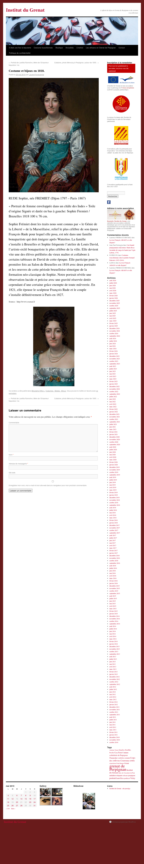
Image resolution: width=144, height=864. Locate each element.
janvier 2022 (113, 411)
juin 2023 (112, 371)
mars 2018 (112, 517)
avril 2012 (112, 697)
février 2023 (113, 381)
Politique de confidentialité (19, 53)
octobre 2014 (113, 621)
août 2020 (112, 447)
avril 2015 (112, 606)
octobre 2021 (113, 419)
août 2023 (112, 366)
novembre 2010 (114, 740)
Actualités (70, 47)
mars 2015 (112, 608)
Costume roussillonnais (43, 47)
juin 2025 (112, 313)
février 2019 (113, 492)
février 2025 (113, 323)
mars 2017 (112, 548)
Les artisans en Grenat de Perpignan (101, 47)
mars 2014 (112, 639)
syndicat (126, 778)
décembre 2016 (114, 555)
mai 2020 (112, 454)
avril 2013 (112, 666)
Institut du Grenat (25, 10)
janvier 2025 (113, 326)
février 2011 (113, 732)
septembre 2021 (114, 422)
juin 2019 (112, 482)
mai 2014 (112, 634)
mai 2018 (112, 512)
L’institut (79, 47)
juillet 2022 (113, 396)
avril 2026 (112, 290)
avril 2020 (112, 457)
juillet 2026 (113, 283)
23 (30, 802)
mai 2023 (112, 374)
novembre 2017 (114, 528)
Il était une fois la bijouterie (20, 47)
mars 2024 (112, 348)
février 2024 (113, 351)
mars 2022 (112, 406)
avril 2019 (112, 487)
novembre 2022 (114, 389)
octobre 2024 (113, 333)
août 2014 (112, 626)
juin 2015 (112, 601)
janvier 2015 (113, 613)
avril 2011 (112, 727)
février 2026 (113, 295)
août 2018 (112, 507)
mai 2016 (112, 573)
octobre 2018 (113, 502)
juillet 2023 (113, 369)
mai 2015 (112, 603)
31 (35, 805)
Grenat (126, 763)
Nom (11, 454)
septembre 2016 (114, 563)
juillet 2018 (113, 510)
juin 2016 (112, 571)
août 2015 (112, 596)
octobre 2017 (113, 530)
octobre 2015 (113, 591)
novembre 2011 (114, 709)
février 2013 (113, 671)
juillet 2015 (113, 598)
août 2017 (112, 535)
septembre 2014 (114, 624)
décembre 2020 (114, 437)
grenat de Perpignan (117, 767)
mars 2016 (112, 578)
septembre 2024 (114, 336)
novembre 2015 (114, 588)
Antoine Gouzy (114, 750)
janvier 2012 (113, 704)
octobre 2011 (113, 712)
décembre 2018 (114, 497)
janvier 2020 (113, 464)
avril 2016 (112, 576)
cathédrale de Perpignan (118, 755)
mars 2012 (112, 699)
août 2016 (112, 565)
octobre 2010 (113, 742)
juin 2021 (112, 427)
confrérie (121, 758)
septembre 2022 (114, 394)
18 (8, 802)
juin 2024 (112, 343)
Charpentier (113, 758)
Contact (122, 47)
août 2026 (112, 280)
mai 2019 (112, 485)
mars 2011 (112, 730)
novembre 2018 (114, 500)
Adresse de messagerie (18, 463)
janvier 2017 (113, 553)
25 (8, 805)
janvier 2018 (113, 523)
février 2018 (113, 520)
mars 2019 (112, 490)
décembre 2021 (114, 414)
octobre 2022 (113, 391)
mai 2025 (112, 316)
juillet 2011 (113, 719)
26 (13, 805)
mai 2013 (112, 664)
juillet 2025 (113, 311)
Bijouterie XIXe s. (38, 391)
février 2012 (113, 702)
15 (26, 799)
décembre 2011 (114, 707)
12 (13, 799)
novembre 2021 (114, 417)
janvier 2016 (113, 583)
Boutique (59, 47)
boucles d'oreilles (125, 750)
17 (35, 799)
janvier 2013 (113, 674)
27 (17, 805)
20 (17, 802)
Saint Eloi (119, 778)
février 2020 (113, 462)
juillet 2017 (113, 538)
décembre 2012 (114, 677)
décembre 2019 (114, 467)
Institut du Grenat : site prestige (119, 788)
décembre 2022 (114, 386)
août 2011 (112, 717)
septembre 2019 (114, 475)
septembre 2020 (114, 444)
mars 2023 (112, 379)
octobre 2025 (113, 305)
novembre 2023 (114, 358)
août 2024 (112, 338)
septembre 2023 (114, 364)
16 (30, 799)
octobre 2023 (113, 361)
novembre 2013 (114, 649)
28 (21, 805)
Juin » (13, 808)
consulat (127, 758)
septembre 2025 (114, 308)
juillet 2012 (113, 689)
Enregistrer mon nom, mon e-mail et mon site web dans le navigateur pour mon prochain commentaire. (48, 485)
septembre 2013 (114, 654)
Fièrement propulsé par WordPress (124, 822)
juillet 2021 (113, 424)
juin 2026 (112, 285)
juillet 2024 (113, 341)
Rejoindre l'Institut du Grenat (116, 221)
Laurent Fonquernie (36, 74)
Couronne (125, 760)
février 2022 (113, 409)
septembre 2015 (114, 593)
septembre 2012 (114, 684)
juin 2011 (112, 722)
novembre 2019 (114, 470)
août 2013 (112, 656)
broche (111, 753)
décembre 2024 (114, 328)
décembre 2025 (114, 300)
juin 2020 (112, 452)
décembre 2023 (114, 356)
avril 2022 (112, 404)
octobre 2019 (113, 472)
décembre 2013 (114, 646)
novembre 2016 (114, 558)
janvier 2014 (113, 644)
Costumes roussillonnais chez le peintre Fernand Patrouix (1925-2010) (121, 257)
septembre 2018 (114, 505)
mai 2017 (112, 543)
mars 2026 (112, 293)
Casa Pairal (118, 752)
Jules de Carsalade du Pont (127, 773)
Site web (12, 472)
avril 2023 (112, 376)
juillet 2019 (113, 480)
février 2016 (113, 581)
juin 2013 (112, 661)
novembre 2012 (114, 679)
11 (8, 799)
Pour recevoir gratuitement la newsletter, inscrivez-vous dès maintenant (119, 68)
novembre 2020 (114, 439)
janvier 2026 (113, 298)
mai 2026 (112, 288)
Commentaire (14, 422)
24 (35, 802)
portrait (112, 777)
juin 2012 (112, 692)
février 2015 (113, 611)
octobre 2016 (113, 560)
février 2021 (113, 432)
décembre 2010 (114, 737)
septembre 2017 (114, 533)
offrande (125, 775)
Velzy (132, 778)
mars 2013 (112, 669)
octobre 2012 (113, 682)
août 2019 (112, 477)
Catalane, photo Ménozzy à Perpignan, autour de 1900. (76, 62)
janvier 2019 (113, 495)
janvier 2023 (113, 384)
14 (21, 799)
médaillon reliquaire (115, 775)
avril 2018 (112, 515)
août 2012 (112, 687)
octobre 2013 (113, 651)
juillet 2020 (113, 449)
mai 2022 (112, 401)
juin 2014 (112, 631)
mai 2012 (112, 694)
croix (132, 760)
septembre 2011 (114, 714)
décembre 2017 (114, 525)
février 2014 (113, 641)
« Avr (8, 808)
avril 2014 (112, 636)
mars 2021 (112, 429)
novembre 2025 (114, 303)
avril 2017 (112, 545)
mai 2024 (112, 346)
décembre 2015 (114, 586)
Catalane (125, 752)
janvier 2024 (113, 353)
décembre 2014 (114, 616)
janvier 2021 (113, 434)
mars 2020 (112, 459)
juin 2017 (112, 540)
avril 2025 (112, 318)
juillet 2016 (113, 568)
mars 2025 (112, 321)
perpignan (131, 775)
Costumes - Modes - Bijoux (56, 391)
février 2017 (113, 550)
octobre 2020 (113, 442)
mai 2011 (112, 724)
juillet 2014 (113, 629)
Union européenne (128, 88)
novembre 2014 (114, 618)
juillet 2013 (113, 659)
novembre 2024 (114, 331)
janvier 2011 (113, 735)
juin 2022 (112, 399)
